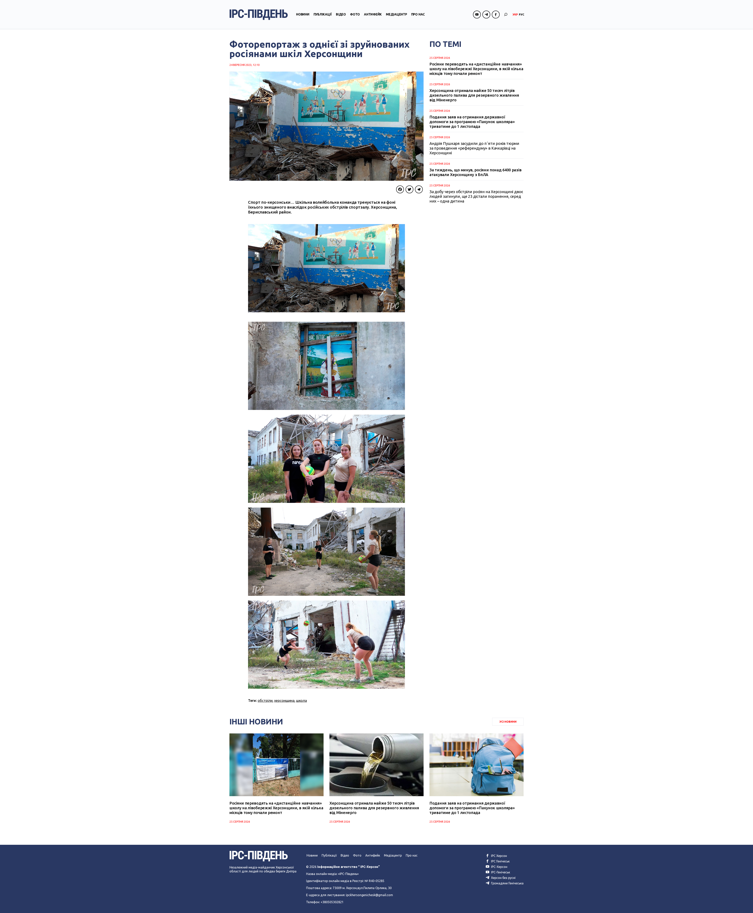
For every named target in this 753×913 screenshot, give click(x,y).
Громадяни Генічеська (507, 883)
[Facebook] (400, 189)
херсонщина (284, 700)
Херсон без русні (503, 877)
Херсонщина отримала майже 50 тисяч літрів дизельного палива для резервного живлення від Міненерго (474, 95)
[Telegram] (419, 189)
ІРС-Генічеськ (500, 872)
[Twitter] (409, 189)
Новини (302, 14)
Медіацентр (396, 14)
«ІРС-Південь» (348, 874)
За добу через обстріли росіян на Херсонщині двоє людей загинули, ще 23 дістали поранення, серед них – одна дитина (476, 196)
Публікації (323, 14)
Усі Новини (508, 721)
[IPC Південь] (258, 14)
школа (301, 700)
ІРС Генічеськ (500, 861)
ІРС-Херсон (498, 866)
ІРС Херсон (498, 856)
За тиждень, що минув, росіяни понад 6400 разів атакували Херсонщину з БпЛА (475, 172)
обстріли (265, 700)
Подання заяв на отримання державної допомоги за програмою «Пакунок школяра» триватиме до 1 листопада (472, 122)
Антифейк (373, 14)
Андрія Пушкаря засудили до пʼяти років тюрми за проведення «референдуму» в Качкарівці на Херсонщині (474, 148)
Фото (355, 14)
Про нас (418, 14)
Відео (341, 14)
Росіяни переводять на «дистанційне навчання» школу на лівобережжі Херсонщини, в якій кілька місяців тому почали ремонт (476, 69)
